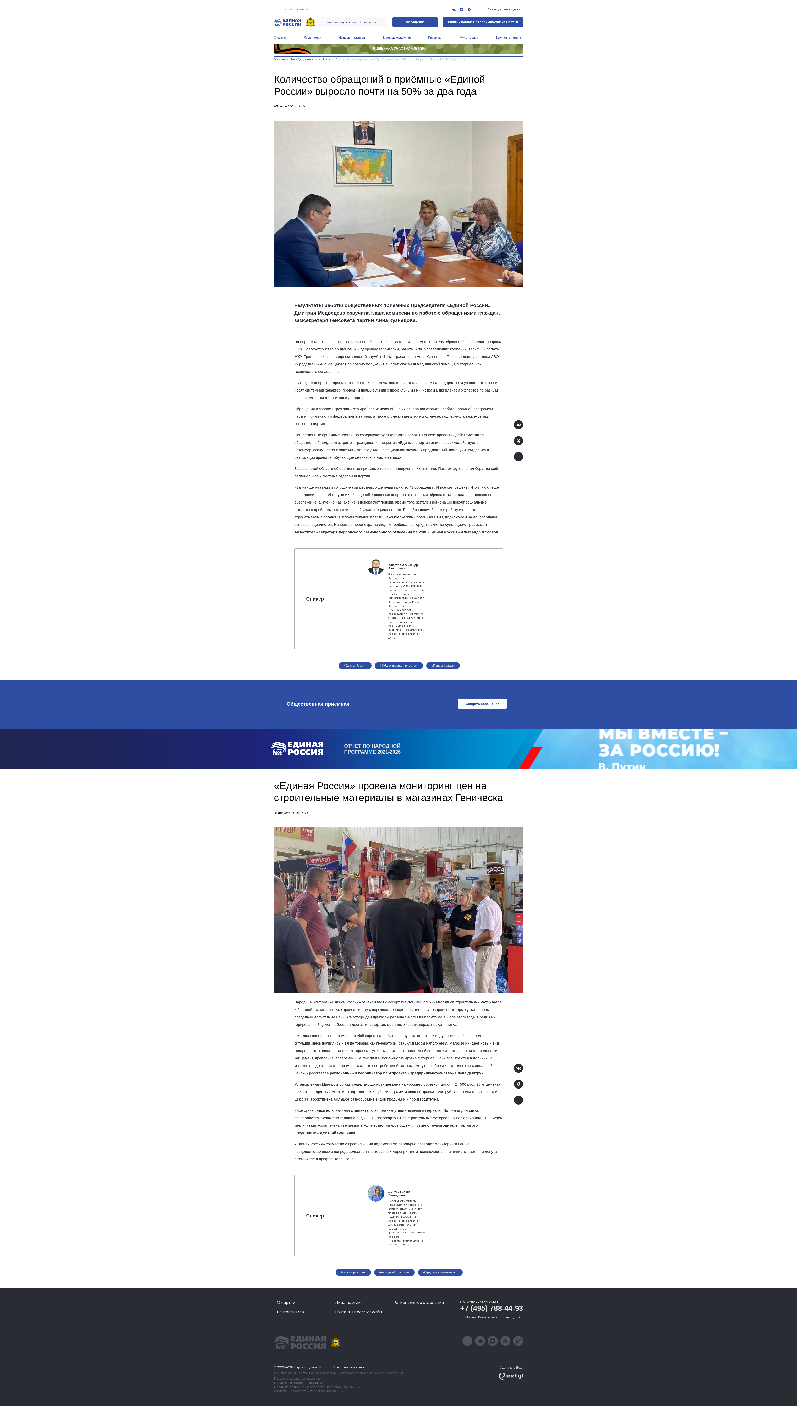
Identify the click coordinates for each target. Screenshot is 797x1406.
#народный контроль (394, 1272)
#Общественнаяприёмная (399, 665)
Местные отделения (397, 37)
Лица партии (312, 37)
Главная (279, 59)
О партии (280, 37)
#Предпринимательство (440, 1272)
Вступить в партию (508, 37)
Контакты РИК (290, 1312)
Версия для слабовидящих (503, 9)
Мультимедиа (469, 37)
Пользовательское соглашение (297, 1378)
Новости (328, 59)
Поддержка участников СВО (399, 48)
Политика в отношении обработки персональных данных (317, 1387)
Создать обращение (482, 704)
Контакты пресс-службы (358, 1312)
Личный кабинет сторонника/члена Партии (483, 22)
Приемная (435, 37)
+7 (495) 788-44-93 (491, 1308)
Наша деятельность (352, 37)
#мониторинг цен (353, 1272)
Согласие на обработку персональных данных (308, 1391)
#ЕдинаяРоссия (355, 665)
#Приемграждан (443, 665)
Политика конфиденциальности (298, 1383)
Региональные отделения (418, 1302)
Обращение (415, 22)
